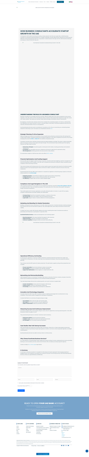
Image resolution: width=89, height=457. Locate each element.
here (51, 128)
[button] (38, 1)
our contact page (32, 344)
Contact (54, 1)
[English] (70, 1)
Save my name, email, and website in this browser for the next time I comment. (31, 382)
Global (48, 1)
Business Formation (34, 1)
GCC (44, 1)
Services (41, 1)
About (29, 1)
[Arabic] (69, 1)
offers (51, 1)
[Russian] (71, 1)
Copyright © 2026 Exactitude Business (22, 445)
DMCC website (50, 153)
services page (33, 173)
